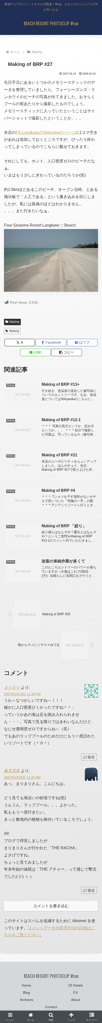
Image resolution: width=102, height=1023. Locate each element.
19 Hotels (75, 985)
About (75, 1000)
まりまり (12, 687)
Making (14, 321)
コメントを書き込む (51, 906)
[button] (66, 352)
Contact (51, 1007)
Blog (26, 992)
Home (26, 985)
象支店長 (12, 771)
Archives (26, 1000)
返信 (91, 757)
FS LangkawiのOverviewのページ (46, 132)
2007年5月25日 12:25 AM (22, 777)
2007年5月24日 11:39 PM (22, 694)
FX (75, 992)
